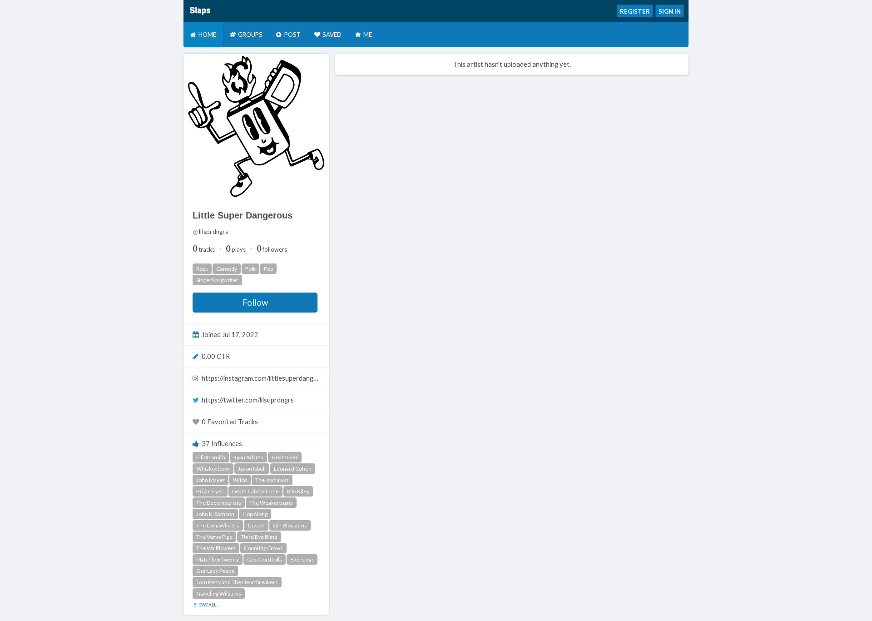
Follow (255, 303)
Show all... (206, 604)
